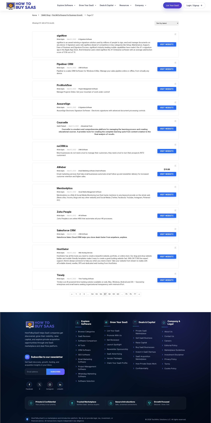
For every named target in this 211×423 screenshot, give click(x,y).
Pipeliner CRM (65, 64)
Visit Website (167, 44)
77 (135, 294)
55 (96, 294)
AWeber (61, 167)
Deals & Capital (106, 5)
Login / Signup (193, 5)
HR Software (82, 215)
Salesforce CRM (66, 230)
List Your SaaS (172, 5)
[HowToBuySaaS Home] (22, 5)
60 (118, 294)
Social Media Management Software (90, 192)
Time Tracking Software (86, 279)
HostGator (63, 249)
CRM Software (83, 68)
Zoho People (64, 211)
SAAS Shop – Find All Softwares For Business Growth (61, 15)
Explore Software (65, 5)
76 (130, 294)
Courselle (62, 122)
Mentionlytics (65, 188)
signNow (62, 35)
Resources (124, 5)
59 (114, 294)
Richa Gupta (60, 39)
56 (101, 294)
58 (109, 294)
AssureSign (63, 103)
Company (139, 5)
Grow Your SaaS (86, 5)
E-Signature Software (85, 39)
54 (92, 294)
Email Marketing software (87, 171)
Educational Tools (86, 126)
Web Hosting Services (85, 253)
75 (126, 294)
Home (34, 15)
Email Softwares (100, 171)
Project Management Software (88, 89)
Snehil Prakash (61, 126)
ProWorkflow (64, 85)
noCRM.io (62, 146)
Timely (60, 275)
